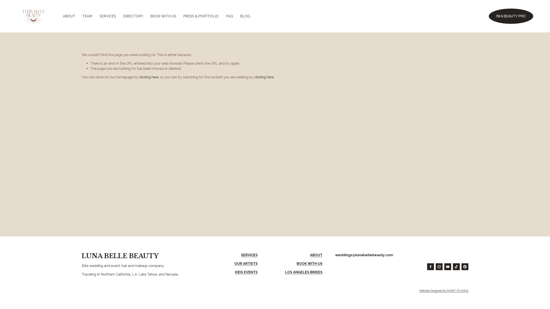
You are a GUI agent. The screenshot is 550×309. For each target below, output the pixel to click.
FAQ (229, 16)
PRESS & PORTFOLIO (201, 16)
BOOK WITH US (163, 16)
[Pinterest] (464, 266)
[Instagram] (439, 266)
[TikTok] (456, 266)
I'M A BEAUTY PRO (511, 16)
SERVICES (107, 16)
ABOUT (69, 16)
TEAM (87, 16)
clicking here (149, 77)
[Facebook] (430, 266)
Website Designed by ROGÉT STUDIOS (443, 290)
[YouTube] (447, 266)
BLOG (245, 16)
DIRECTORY (133, 16)
